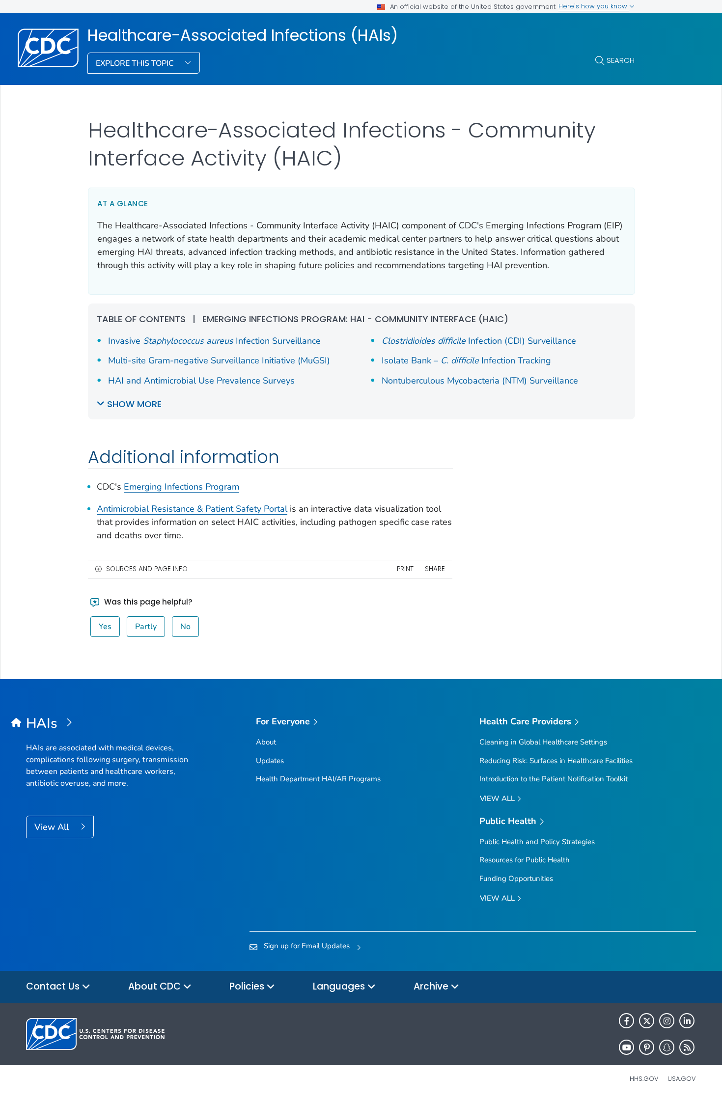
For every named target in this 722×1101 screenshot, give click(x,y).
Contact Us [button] (54, 986)
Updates (270, 761)
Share (435, 569)
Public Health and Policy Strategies (537, 842)
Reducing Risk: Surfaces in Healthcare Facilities (556, 761)
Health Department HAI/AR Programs (318, 779)
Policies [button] (248, 986)
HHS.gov (644, 1078)
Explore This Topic (136, 63)
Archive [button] (432, 986)
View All (52, 827)
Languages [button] (340, 986)
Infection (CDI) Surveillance (479, 341)
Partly (146, 626)
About (266, 742)
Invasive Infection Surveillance (214, 341)
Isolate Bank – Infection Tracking (466, 360)
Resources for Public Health (524, 860)
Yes (105, 626)
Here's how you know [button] (593, 6)
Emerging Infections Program (181, 487)
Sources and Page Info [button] (147, 569)
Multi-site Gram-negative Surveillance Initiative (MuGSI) (219, 360)
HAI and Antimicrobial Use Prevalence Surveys (201, 380)
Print (405, 569)
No (185, 626)
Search (621, 60)
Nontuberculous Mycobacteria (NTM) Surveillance (480, 380)
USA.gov (681, 1078)
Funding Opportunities (516, 878)
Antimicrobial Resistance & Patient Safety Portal (192, 509)
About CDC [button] (155, 986)
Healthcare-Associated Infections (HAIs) (242, 35)
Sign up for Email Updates (307, 946)
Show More (134, 404)
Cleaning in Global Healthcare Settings (543, 742)
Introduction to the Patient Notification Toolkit (553, 779)
